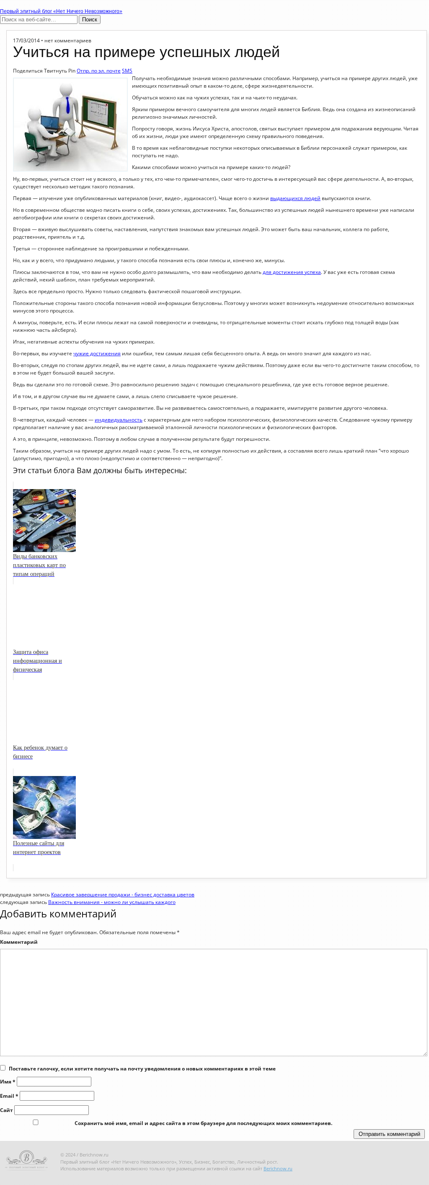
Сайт (6, 1110)
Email (9, 1095)
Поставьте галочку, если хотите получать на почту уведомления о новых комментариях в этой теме (142, 1068)
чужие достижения (97, 353)
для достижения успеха (292, 272)
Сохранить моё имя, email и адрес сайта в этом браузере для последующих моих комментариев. (203, 1123)
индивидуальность (118, 419)
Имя (8, 1081)
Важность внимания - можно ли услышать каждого (112, 902)
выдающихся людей (295, 198)
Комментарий (19, 941)
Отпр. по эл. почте (99, 70)
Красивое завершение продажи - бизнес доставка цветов (122, 894)
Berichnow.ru (278, 1168)
